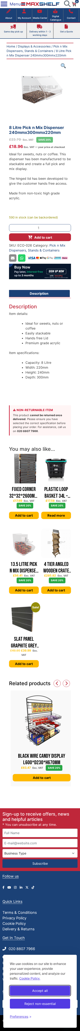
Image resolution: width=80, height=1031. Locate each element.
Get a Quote (66, 31)
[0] (74, 4)
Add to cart (43, 237)
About (8, 18)
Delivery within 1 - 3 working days (40, 33)
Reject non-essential (40, 1004)
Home (11, 46)
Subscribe (40, 863)
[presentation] (57, 683)
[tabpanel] (40, 90)
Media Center (40, 18)
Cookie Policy (14, 923)
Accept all (40, 991)
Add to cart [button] (24, 515)
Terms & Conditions (19, 912)
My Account (24, 18)
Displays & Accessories (34, 46)
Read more (56, 515)
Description (39, 293)
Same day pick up (13, 31)
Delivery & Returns (18, 929)
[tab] (39, 293)
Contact (71, 18)
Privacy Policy (14, 918)
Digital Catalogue (55, 18)
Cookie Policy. (29, 978)
